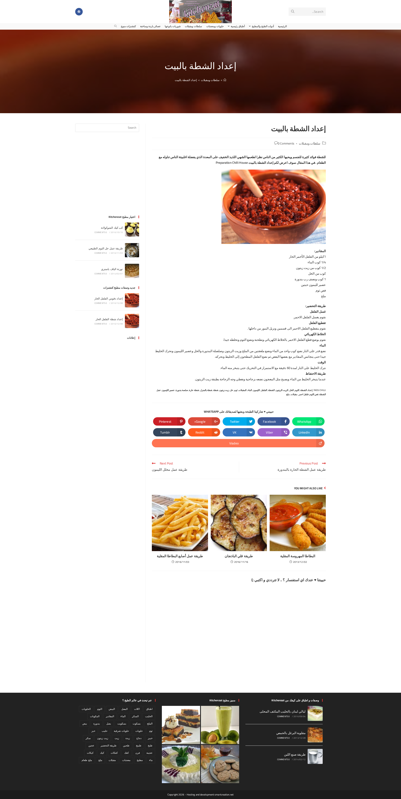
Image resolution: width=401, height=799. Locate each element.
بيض (84, 723)
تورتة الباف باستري (112, 268)
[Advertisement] (107, 176)
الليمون (256, 390)
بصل (108, 723)
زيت (117, 738)
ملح (288, 394)
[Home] (224, 79)
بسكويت (121, 723)
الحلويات (86, 708)
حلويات (139, 730)
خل (231, 390)
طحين (126, 745)
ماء (150, 760)
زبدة (128, 738)
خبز (93, 730)
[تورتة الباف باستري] (132, 271)
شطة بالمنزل (206, 390)
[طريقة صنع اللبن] (315, 756)
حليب (104, 730)
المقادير (110, 716)
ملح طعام (87, 760)
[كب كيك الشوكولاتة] (132, 229)
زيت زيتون (224, 390)
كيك (102, 752)
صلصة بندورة (182, 390)
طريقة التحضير (108, 745)
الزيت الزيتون (282, 390)
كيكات (90, 752)
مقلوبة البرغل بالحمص (291, 733)
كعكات (114, 752)
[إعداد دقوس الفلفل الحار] (132, 300)
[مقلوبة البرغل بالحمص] (315, 734)
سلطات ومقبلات (309, 143)
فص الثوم (314, 394)
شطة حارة (194, 390)
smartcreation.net (223, 794)
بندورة (96, 723)
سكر (88, 738)
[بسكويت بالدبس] (220, 764)
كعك (126, 752)
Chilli (323, 390)
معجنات (126, 760)
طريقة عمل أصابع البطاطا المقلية (180, 556)
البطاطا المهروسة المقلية (297, 556)
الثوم (297, 390)
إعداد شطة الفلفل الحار (109, 319)
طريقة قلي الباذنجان (239, 556)
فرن (137, 752)
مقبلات (294, 394)
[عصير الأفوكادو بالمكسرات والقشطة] (220, 725)
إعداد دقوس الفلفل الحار (108, 298)
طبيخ (138, 745)
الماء (250, 390)
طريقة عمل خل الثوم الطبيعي (106, 248)
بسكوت (137, 723)
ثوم (235, 390)
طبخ (150, 745)
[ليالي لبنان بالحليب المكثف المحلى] (315, 713)
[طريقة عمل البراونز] (181, 725)
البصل (124, 708)
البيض (112, 708)
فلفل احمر (303, 394)
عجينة (149, 752)
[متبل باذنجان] (181, 764)
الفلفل (264, 390)
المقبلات (242, 390)
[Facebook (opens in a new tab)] (79, 11)
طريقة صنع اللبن (295, 754)
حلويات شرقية (121, 730)
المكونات (94, 716)
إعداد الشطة (306, 390)
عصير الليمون (168, 390)
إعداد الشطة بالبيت (186, 79)
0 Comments (286, 143)
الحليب (148, 716)
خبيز (150, 738)
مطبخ (140, 760)
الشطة (271, 390)
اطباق (149, 708)
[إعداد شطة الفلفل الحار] (132, 321)
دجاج (138, 738)
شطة (215, 390)
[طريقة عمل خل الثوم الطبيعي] (132, 250)
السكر (135, 716)
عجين (91, 745)
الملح (149, 723)
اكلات (137, 708)
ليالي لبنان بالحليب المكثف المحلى (283, 711)
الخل (291, 390)
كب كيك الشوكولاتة (112, 227)
